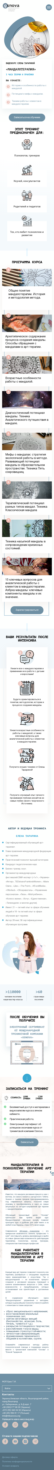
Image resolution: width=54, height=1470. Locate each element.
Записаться (27, 1142)
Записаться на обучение (27, 118)
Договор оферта (10, 1457)
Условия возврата (10, 1465)
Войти (7, 1388)
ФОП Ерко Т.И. (9, 1381)
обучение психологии (29, 1231)
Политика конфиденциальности (17, 1461)
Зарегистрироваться (27, 610)
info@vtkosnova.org (11, 1415)
